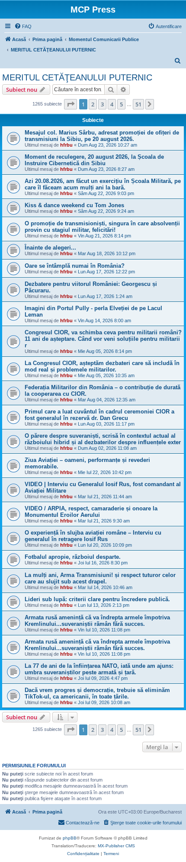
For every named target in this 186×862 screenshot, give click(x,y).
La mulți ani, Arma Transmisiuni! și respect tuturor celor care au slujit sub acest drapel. (100, 578)
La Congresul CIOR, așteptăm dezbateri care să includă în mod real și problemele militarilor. (102, 366)
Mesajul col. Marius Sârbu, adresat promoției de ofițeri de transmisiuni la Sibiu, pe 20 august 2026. (102, 135)
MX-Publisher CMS (116, 845)
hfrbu (66, 144)
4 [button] (111, 104)
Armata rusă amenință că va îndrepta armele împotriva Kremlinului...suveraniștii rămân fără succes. (97, 620)
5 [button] (121, 104)
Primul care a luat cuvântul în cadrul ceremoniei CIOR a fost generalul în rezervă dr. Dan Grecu (99, 414)
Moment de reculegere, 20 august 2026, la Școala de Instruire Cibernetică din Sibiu (94, 160)
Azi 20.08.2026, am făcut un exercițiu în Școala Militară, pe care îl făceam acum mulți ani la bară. (103, 184)
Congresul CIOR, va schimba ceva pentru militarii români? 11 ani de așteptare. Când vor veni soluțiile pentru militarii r (103, 339)
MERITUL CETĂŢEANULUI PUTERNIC (77, 77)
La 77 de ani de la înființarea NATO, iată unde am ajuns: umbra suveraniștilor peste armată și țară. (99, 669)
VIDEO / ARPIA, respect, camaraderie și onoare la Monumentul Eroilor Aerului (91, 511)
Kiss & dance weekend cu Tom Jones (74, 205)
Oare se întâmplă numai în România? (75, 266)
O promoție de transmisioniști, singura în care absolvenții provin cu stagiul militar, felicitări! (102, 226)
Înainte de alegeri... (50, 247)
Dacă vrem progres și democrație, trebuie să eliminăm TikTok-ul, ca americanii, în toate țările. (97, 693)
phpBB (70, 838)
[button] (70, 104)
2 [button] (92, 104)
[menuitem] (23, 26)
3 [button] (102, 104)
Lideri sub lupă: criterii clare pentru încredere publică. (97, 599)
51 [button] (138, 104)
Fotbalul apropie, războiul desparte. (73, 557)
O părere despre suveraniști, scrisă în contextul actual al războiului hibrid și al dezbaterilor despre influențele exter (103, 439)
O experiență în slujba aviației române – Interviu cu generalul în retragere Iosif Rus (93, 535)
